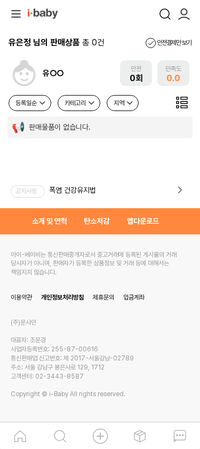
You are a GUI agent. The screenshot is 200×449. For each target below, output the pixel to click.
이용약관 (21, 297)
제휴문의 (103, 297)
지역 (120, 103)
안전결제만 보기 (173, 42)
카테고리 (76, 103)
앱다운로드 (143, 221)
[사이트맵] (16, 12)
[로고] (43, 12)
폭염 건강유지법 (72, 190)
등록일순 (26, 103)
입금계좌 (134, 297)
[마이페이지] (184, 12)
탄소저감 (96, 221)
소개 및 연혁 (49, 221)
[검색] (164, 12)
